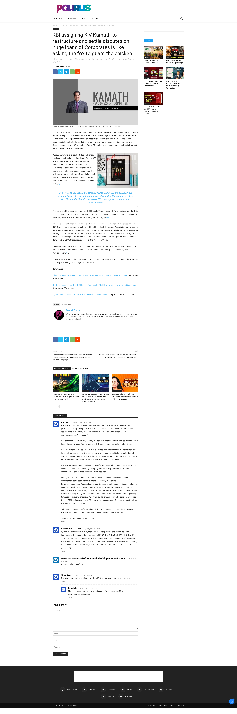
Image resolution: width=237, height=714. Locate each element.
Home (55, 25)
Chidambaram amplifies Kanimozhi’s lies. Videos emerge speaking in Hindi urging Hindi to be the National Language (72, 357)
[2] (107, 217)
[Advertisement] (139, 9)
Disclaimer (163, 705)
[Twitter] (60, 71)
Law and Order (116, 391)
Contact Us (180, 705)
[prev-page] (54, 406)
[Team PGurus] (59, 315)
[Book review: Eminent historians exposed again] (175, 52)
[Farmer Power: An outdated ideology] (153, 52)
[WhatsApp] (72, 71)
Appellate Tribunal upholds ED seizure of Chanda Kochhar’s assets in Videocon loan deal (125, 396)
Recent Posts (66, 305)
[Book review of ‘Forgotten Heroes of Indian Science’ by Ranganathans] (175, 73)
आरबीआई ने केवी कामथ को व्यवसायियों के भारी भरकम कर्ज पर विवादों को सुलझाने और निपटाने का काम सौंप (93, 558)
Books (85, 18)
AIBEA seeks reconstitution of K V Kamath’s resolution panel (82, 294)
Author (56, 305)
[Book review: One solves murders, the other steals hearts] (153, 73)
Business (72, 18)
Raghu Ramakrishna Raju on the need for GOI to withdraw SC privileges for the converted (118, 356)
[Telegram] (66, 71)
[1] (60, 184)
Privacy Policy (152, 705)
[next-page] (58, 406)
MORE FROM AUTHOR (81, 368)
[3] (67, 253)
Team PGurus (59, 66)
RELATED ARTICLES (61, 368)
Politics (58, 18)
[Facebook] (55, 71)
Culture (95, 18)
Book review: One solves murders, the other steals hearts (153, 83)
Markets (55, 391)
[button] (181, 19)
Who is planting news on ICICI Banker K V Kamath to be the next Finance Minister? (91, 275)
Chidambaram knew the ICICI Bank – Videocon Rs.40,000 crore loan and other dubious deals (95, 285)
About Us (172, 705)
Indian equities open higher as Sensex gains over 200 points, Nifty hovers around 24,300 (66, 396)
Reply (63, 521)
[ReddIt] (77, 71)
